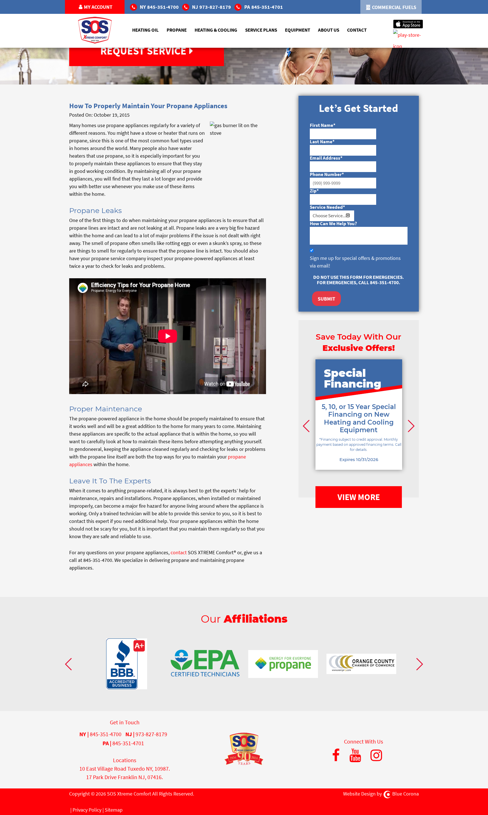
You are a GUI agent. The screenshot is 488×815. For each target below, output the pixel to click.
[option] (359, 423)
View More (358, 497)
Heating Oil (145, 30)
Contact (357, 30)
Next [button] (410, 426)
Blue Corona (405, 793)
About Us (328, 30)
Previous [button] (307, 426)
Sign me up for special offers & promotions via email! (355, 262)
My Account (98, 7)
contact (179, 552)
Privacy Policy (87, 810)
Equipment (297, 30)
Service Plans (261, 30)
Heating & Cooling (216, 30)
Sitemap (114, 810)
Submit (326, 298)
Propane (177, 30)
